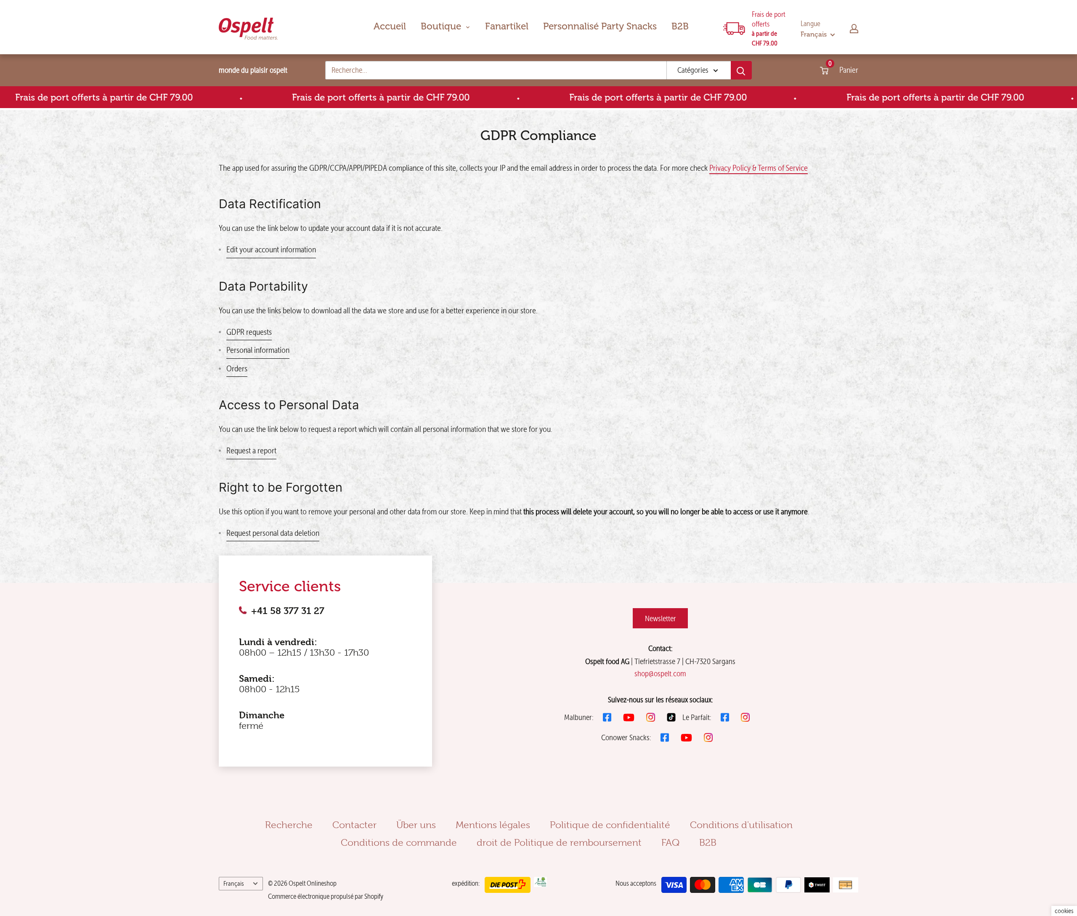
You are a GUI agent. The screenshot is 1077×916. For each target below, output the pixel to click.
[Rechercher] (741, 70)
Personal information (257, 350)
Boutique (441, 26)
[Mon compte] (854, 28)
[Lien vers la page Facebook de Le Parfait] (725, 717)
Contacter (354, 824)
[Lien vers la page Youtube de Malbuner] (628, 717)
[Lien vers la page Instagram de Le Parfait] (745, 717)
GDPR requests (249, 332)
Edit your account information (271, 249)
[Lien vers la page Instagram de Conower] (708, 737)
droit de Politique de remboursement (559, 842)
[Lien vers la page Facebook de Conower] (665, 737)
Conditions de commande (399, 842)
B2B (680, 26)
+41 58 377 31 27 (287, 611)
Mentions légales (493, 824)
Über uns (416, 824)
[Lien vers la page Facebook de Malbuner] (607, 717)
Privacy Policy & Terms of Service (758, 168)
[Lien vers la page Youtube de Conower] (686, 738)
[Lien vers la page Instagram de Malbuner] (650, 717)
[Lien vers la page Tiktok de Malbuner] (671, 717)
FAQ (670, 842)
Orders (236, 368)
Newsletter (660, 618)
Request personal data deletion (272, 533)
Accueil (390, 26)
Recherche (289, 824)
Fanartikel (506, 26)
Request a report (251, 450)
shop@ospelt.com (660, 673)
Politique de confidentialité (610, 824)
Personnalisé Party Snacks (600, 26)
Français (233, 883)
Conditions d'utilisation (741, 824)
